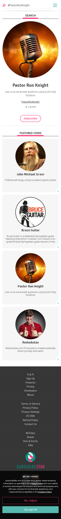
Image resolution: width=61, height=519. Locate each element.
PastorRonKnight (30, 102)
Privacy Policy (30, 407)
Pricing (30, 386)
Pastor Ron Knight (30, 85)
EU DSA (30, 415)
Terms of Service (30, 403)
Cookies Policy (45, 492)
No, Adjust (30, 500)
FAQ (30, 445)
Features (30, 382)
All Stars (30, 433)
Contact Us (30, 424)
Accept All (30, 509)
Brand (30, 437)
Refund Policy (30, 420)
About (30, 394)
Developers (30, 390)
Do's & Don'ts (30, 441)
